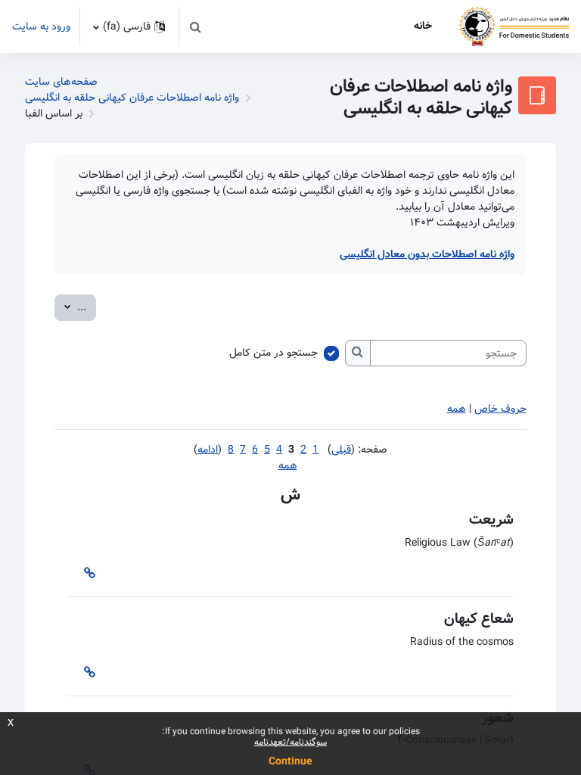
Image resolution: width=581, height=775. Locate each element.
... (70, 307)
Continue (290, 761)
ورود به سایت (41, 27)
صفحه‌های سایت (61, 81)
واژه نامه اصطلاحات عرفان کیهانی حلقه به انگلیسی (132, 97)
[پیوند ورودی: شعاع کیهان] (86, 673)
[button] (195, 26)
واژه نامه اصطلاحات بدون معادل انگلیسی (427, 254)
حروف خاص (500, 408)
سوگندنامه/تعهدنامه (290, 742)
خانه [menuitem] (423, 25)
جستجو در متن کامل (273, 353)
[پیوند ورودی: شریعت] (86, 574)
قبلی (341, 449)
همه (456, 408)
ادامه (207, 449)
